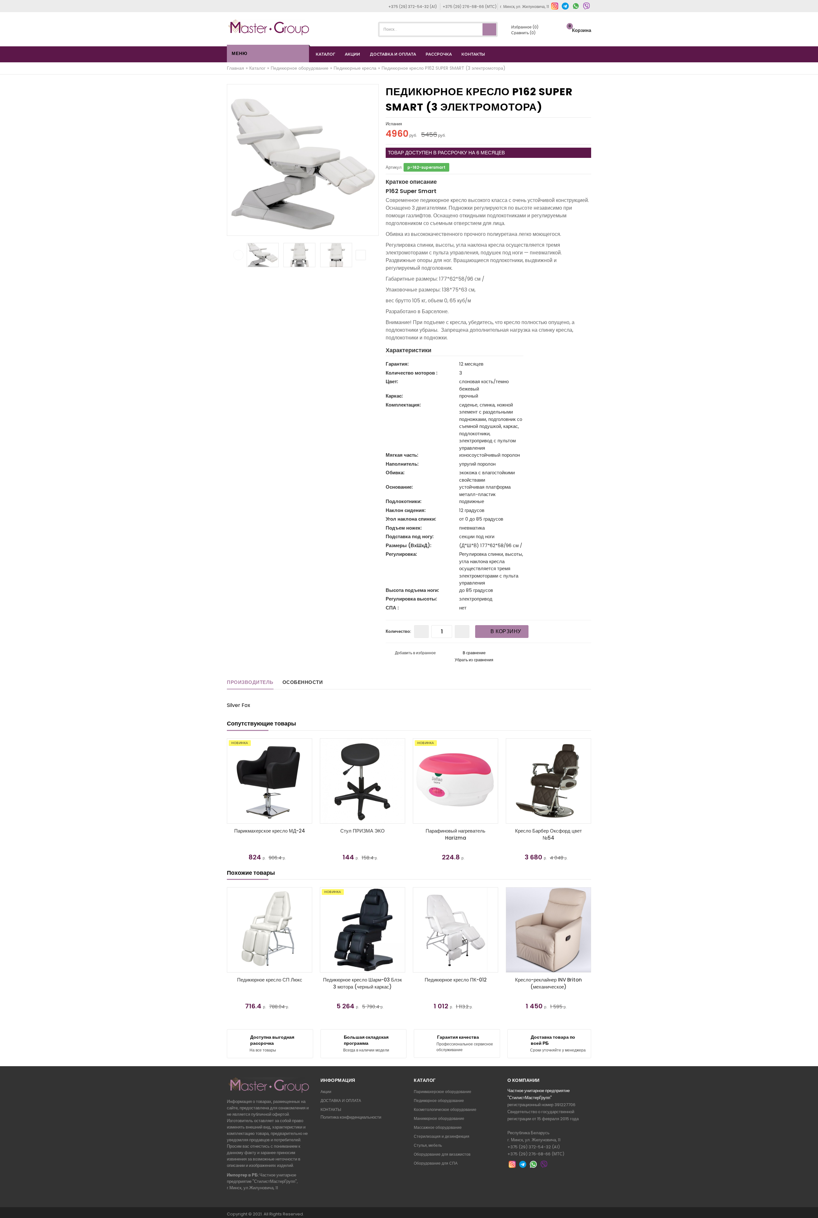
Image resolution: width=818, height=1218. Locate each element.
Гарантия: (397, 364)
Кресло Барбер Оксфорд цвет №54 (510, 834)
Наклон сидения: (406, 510)
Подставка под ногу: (410, 536)
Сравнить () (523, 32)
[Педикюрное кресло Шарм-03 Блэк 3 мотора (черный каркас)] (362, 930)
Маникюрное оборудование (439, 1118)
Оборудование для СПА (436, 1163)
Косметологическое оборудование (445, 1109)
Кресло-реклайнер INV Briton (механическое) (548, 983)
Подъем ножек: (404, 527)
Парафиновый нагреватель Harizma (417, 834)
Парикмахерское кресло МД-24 (231, 830)
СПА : (392, 607)
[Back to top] (811, 1206)
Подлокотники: (403, 501)
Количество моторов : (411, 372)
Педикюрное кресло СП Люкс (269, 979)
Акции (325, 1091)
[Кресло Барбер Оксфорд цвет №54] (510, 781)
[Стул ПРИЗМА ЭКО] (324, 781)
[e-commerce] (269, 27)
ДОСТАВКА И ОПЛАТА (393, 54)
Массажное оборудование (438, 1127)
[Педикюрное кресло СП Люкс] (269, 930)
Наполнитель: (402, 464)
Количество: (398, 631)
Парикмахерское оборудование (442, 1091)
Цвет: (392, 381)
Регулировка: (401, 554)
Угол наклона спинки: (411, 519)
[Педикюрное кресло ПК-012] (455, 930)
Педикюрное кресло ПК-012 (456, 979)
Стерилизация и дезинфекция (441, 1136)
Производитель (250, 682)
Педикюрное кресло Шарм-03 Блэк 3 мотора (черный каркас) (362, 983)
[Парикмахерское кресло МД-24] (231, 781)
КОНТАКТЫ (473, 54)
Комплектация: (403, 404)
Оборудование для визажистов (442, 1154)
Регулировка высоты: (411, 598)
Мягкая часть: (402, 455)
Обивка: (395, 472)
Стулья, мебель (428, 1145)
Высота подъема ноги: (412, 590)
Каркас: (394, 395)
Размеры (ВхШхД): (408, 545)
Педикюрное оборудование (439, 1100)
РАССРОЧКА (439, 54)
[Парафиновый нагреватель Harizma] (417, 781)
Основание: (399, 487)
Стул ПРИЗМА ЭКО (324, 830)
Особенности (302, 682)
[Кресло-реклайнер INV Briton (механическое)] (548, 930)
